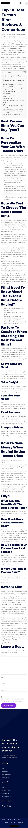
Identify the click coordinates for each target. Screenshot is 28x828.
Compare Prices (8, 98)
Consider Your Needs (10, 95)
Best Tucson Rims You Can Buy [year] (12, 75)
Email (3, 684)
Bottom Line (6, 116)
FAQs (4, 104)
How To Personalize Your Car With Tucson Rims (13, 77)
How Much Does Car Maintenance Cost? (14, 109)
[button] (20, 3)
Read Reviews (8, 96)
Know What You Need (10, 91)
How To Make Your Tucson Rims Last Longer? (13, 111)
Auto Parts (8, 643)
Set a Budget (8, 93)
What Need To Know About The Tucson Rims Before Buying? (13, 85)
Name (3, 677)
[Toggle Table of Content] (24, 72)
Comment (4, 656)
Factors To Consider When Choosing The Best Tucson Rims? (13, 89)
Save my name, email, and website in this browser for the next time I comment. (12, 700)
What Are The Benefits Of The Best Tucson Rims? (14, 106)
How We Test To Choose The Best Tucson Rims (13, 81)
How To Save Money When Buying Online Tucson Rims (13, 101)
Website (3, 690)
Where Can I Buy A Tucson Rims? (12, 114)
